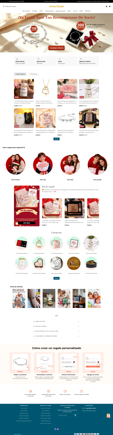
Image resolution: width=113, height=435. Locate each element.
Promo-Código (24, 408)
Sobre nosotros (24, 410)
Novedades (34, 11)
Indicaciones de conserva (45, 418)
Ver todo (56, 139)
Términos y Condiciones (24, 418)
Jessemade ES (18, 434)
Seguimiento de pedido (46, 416)
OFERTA (41, 11)
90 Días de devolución (45, 413)
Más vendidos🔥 (26, 11)
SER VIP (81, 11)
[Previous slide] (4, 165)
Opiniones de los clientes (45, 423)
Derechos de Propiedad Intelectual (24, 421)
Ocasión (69, 11)
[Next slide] (108, 165)
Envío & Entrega (45, 410)
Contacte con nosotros (45, 408)
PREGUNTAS (88, 11)
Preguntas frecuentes (45, 421)
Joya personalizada (49, 11)
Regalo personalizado (60, 11)
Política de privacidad (24, 416)
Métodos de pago (24, 413)
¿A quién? (75, 11)
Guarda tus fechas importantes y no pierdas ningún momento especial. (93, 1)
